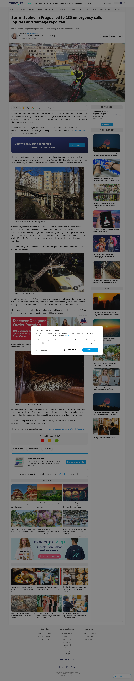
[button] (41, 350)
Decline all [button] (72, 350)
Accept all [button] (90, 350)
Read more (67, 335)
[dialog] (67, 340)
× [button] (100, 328)
